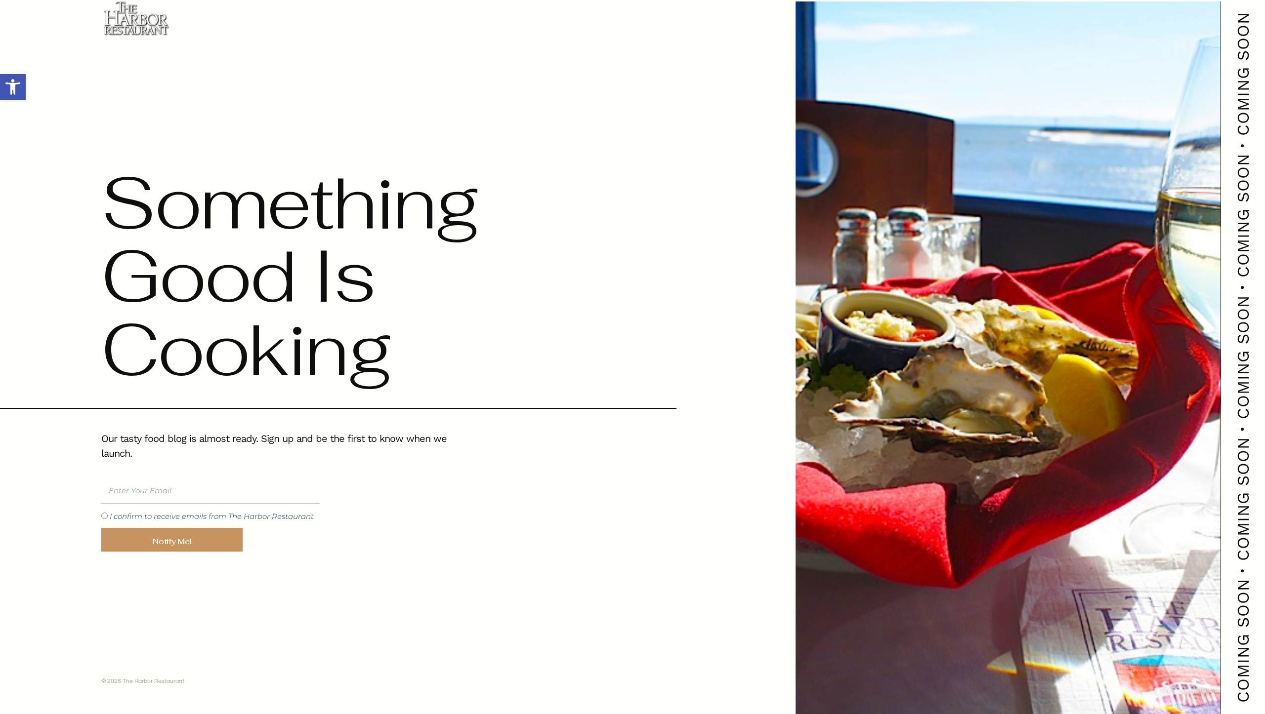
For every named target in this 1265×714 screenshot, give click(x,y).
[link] (13, 87)
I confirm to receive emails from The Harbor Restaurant (212, 516)
